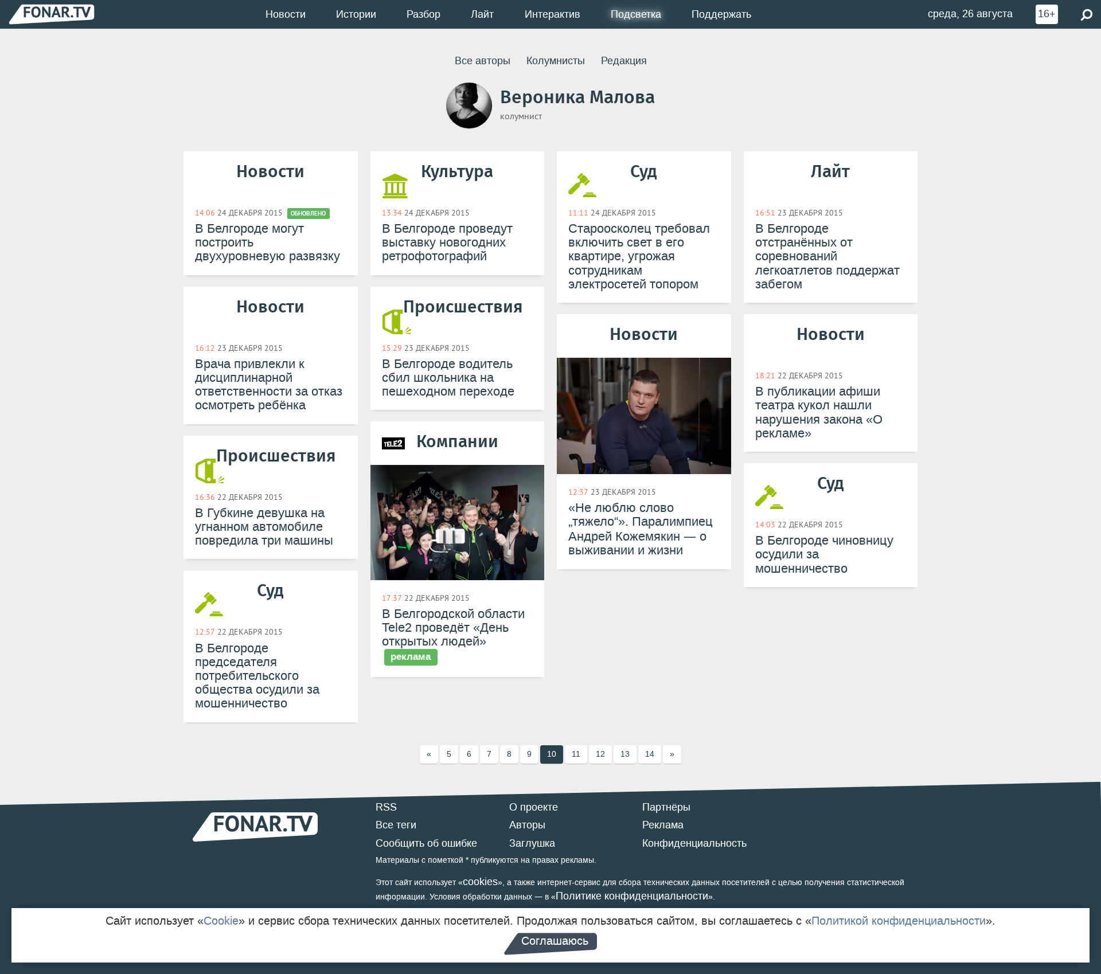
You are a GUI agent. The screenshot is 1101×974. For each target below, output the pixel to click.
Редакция (624, 61)
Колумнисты (555, 61)
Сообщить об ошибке (426, 843)
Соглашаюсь (554, 940)
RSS (386, 807)
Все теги (396, 825)
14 (649, 754)
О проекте (533, 807)
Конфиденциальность (694, 843)
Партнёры (666, 807)
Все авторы (482, 61)
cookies (480, 882)
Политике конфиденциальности (632, 896)
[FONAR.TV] (52, 14)
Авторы (527, 825)
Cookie (221, 920)
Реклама (663, 825)
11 (576, 754)
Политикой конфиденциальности (898, 920)
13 (625, 754)
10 (551, 754)
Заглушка (532, 843)
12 (600, 754)
